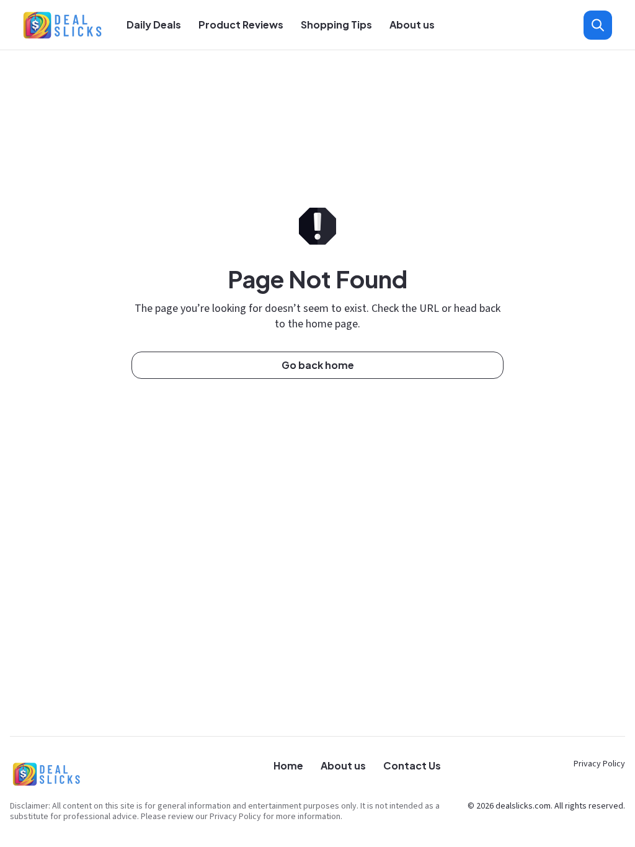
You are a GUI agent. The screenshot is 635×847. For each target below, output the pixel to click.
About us (412, 24)
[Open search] (598, 25)
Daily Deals (154, 24)
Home (288, 765)
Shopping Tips (336, 24)
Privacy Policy (599, 764)
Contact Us (412, 765)
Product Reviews (240, 24)
